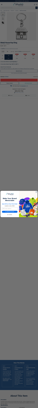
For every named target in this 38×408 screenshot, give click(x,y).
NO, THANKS (9, 214)
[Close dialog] (36, 192)
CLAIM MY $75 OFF (9, 211)
